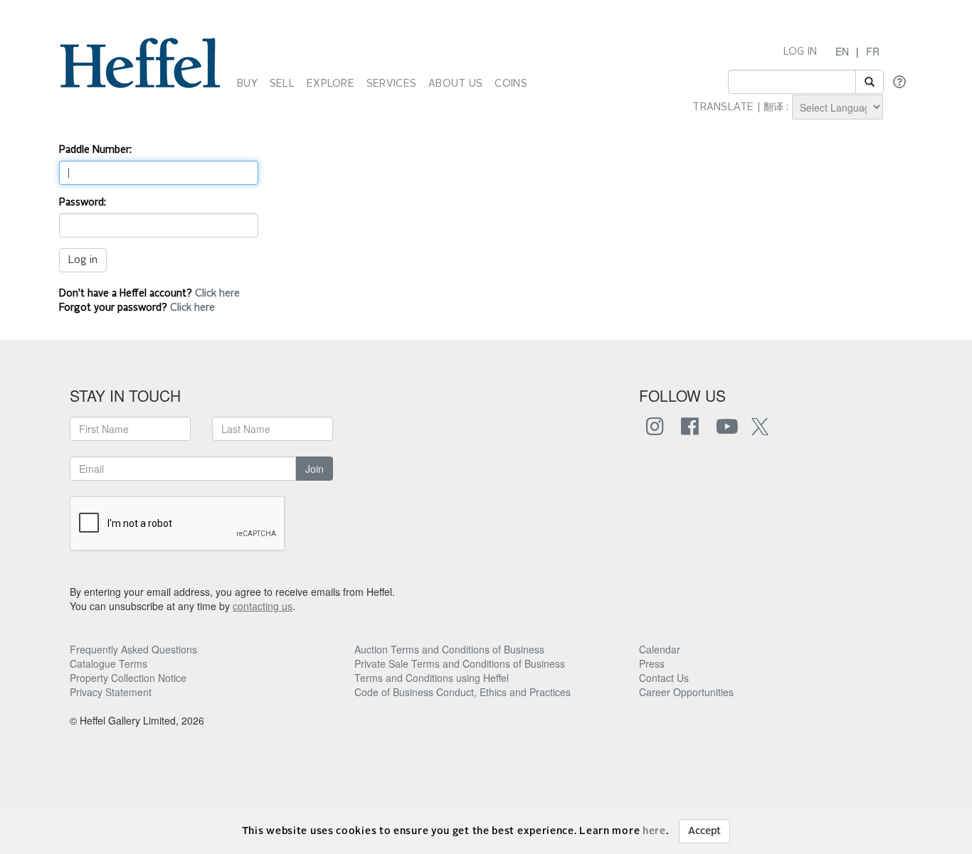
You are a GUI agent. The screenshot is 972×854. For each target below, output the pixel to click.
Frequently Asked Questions (133, 649)
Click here (217, 294)
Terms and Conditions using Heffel (431, 678)
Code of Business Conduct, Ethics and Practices (462, 692)
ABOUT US (455, 84)
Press (652, 663)
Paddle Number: (95, 150)
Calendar (659, 649)
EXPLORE (330, 84)
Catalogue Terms (108, 663)
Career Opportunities (686, 692)
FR (872, 51)
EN (842, 51)
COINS (511, 84)
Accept (704, 831)
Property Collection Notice (128, 678)
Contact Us (664, 678)
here (654, 831)
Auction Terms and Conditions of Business (449, 649)
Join (314, 468)
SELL (282, 84)
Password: (82, 203)
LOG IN (800, 52)
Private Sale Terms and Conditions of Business (459, 663)
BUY (247, 84)
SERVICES (391, 84)
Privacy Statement (111, 692)
